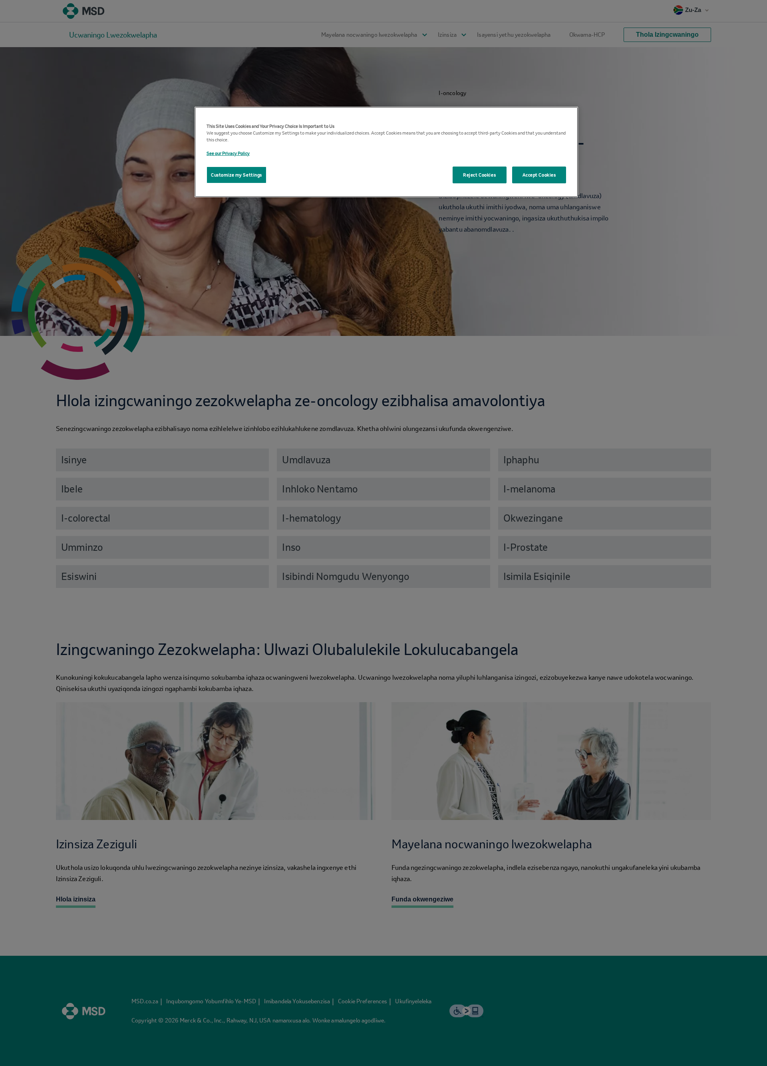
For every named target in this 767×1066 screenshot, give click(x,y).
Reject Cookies (479, 175)
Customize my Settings (236, 175)
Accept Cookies (539, 175)
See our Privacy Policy (228, 153)
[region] (386, 152)
